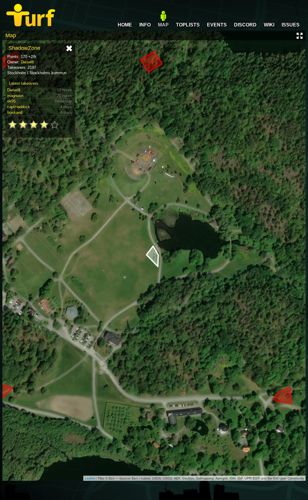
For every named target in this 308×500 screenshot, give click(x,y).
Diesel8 (27, 62)
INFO (145, 24)
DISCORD (245, 24)
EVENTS (217, 24)
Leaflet (90, 478)
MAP (163, 24)
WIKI (269, 24)
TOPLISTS (188, 24)
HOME (125, 24)
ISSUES (291, 24)
